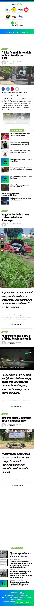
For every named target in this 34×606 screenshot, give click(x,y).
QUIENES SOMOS (10, 30)
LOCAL (18, 32)
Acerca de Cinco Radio (17, 599)
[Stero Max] (14, 16)
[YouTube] (2, 250)
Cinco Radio (12, 63)
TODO (18, 30)
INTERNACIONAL (10, 32)
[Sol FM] (8, 16)
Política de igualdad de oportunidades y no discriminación (16, 597)
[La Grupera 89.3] (14, 9)
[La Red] (8, 9)
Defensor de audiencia (22, 595)
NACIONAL (25, 30)
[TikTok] (2, 246)
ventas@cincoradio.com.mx (10, 601)
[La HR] (26, 9)
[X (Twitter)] (2, 242)
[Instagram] (2, 238)
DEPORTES (25, 32)
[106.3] (20, 16)
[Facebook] (2, 234)
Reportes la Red (24, 602)
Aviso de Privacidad (10, 595)
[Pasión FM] (20, 9)
